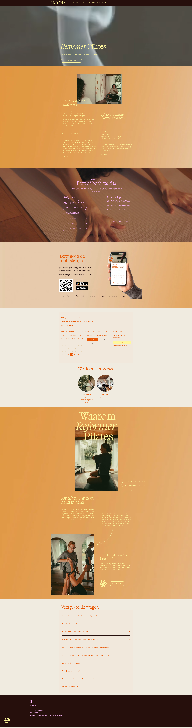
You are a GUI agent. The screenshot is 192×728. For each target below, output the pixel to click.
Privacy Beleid (58, 715)
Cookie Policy (49, 715)
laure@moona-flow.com (37, 707)
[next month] (80, 335)
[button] (35, 701)
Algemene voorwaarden (37, 715)
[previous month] (63, 335)
